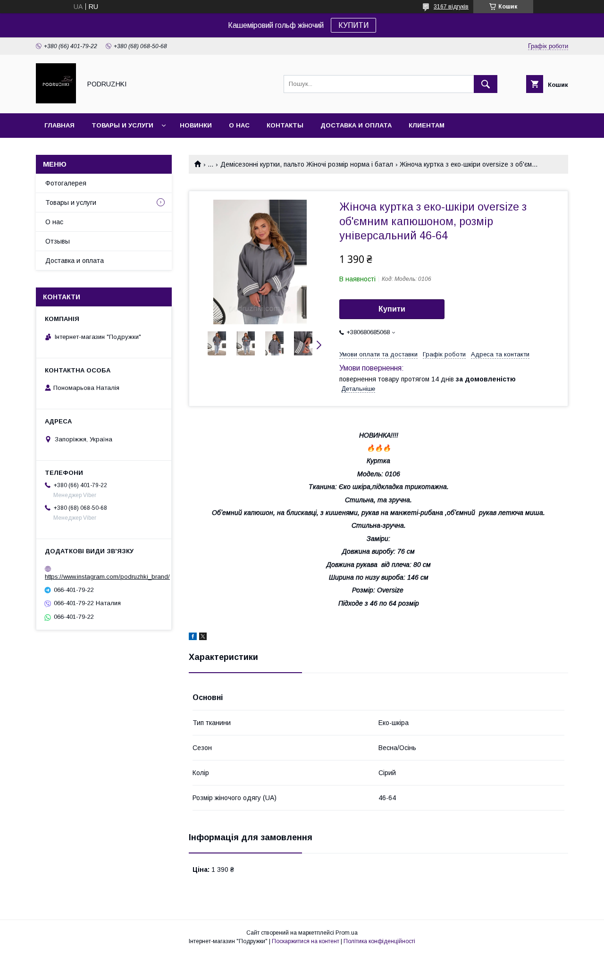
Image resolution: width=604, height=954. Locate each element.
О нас (239, 125)
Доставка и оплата (356, 125)
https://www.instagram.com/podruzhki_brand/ (107, 576)
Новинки (196, 125)
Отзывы (57, 241)
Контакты (285, 125)
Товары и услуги (122, 125)
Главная (59, 125)
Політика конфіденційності (379, 941)
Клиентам (427, 125)
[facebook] (193, 638)
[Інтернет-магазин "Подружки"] (56, 101)
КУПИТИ (353, 25)
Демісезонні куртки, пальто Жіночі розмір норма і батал (306, 164)
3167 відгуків (451, 6)
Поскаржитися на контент (305, 941)
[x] (203, 638)
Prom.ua (347, 932)
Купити (391, 309)
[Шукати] (485, 84)
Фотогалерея (65, 183)
